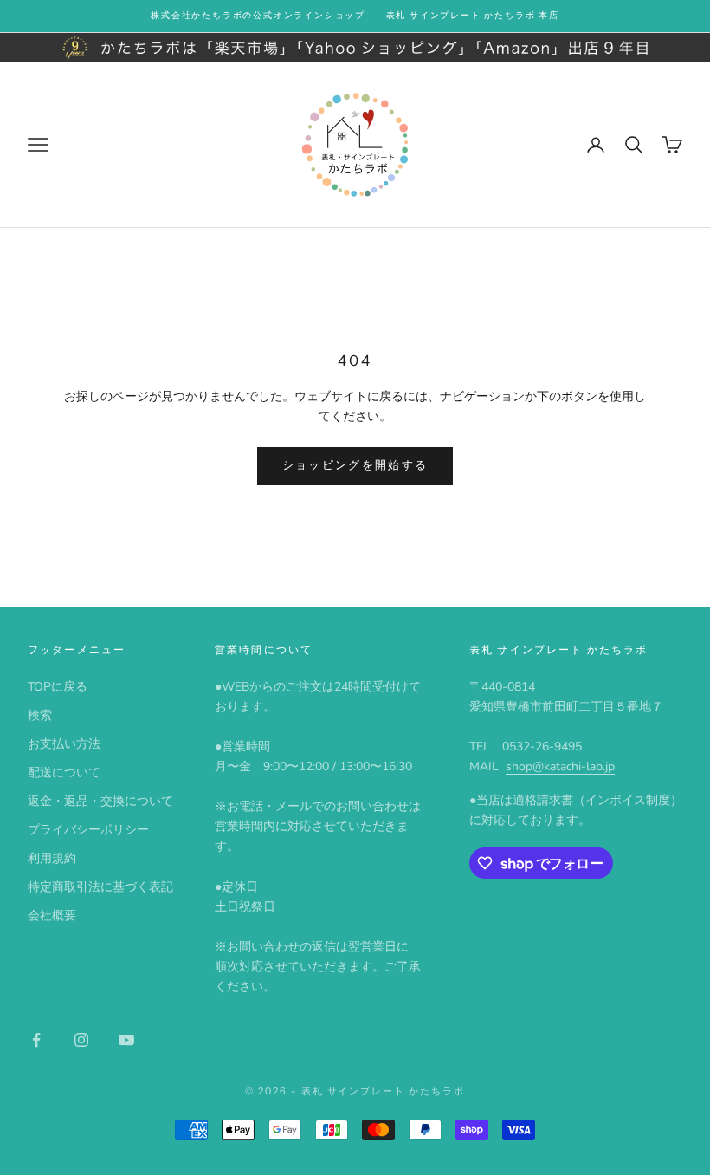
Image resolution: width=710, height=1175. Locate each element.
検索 (40, 715)
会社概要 (52, 915)
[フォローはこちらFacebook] (36, 1039)
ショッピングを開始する (355, 465)
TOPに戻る (57, 686)
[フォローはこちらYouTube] (126, 1039)
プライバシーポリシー (88, 829)
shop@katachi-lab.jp (560, 766)
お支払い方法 (64, 744)
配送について (64, 772)
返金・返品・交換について (100, 801)
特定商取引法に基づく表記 (100, 887)
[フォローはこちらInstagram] (81, 1039)
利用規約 (52, 858)
